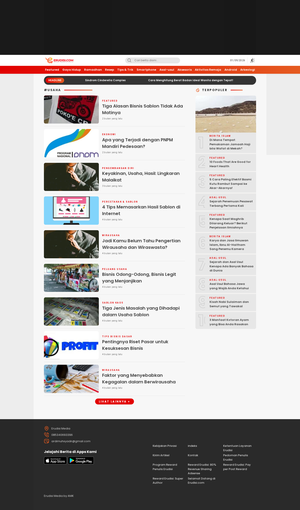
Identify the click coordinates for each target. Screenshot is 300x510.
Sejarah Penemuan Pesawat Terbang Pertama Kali (231, 203)
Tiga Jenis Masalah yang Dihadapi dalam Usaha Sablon (141, 311)
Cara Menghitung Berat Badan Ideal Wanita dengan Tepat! (176, 80)
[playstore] (81, 463)
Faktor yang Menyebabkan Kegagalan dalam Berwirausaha (139, 378)
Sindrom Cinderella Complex (91, 80)
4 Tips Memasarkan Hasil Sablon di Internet (141, 210)
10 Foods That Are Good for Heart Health (230, 164)
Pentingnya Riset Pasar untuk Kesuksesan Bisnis (135, 345)
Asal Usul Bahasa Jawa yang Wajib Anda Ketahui (229, 286)
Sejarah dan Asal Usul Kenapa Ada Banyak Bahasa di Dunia (231, 266)
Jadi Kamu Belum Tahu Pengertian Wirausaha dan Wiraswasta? (141, 244)
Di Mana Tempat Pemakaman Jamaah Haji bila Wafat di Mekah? (230, 144)
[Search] (129, 60)
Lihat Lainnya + (114, 401)
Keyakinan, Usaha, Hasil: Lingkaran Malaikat (141, 176)
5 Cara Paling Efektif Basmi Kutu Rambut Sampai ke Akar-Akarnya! (230, 183)
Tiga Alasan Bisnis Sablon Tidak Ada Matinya (142, 109)
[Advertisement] (150, 27)
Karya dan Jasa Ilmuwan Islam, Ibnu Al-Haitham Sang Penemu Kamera (229, 244)
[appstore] (55, 463)
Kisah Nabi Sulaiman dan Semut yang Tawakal (229, 304)
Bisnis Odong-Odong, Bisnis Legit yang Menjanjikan (139, 277)
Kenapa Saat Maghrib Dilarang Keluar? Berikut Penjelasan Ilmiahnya (228, 223)
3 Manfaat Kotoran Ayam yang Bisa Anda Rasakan (229, 322)
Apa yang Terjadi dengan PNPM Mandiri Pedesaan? (137, 143)
